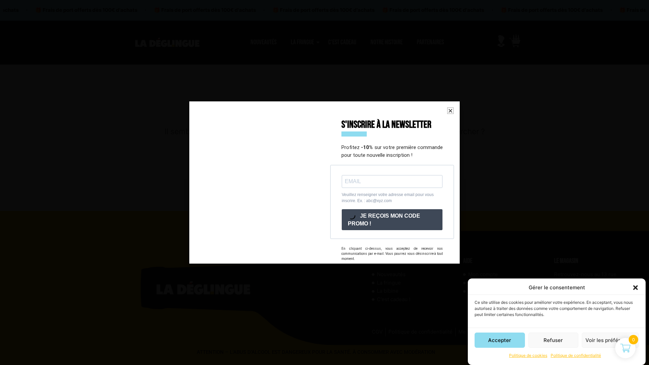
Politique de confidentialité (576, 355)
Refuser (553, 340)
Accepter (499, 340)
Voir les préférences (610, 340)
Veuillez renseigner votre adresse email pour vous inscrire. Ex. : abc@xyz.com (388, 197)
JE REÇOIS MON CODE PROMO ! (384, 219)
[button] (635, 287)
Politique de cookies (528, 355)
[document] (324, 182)
